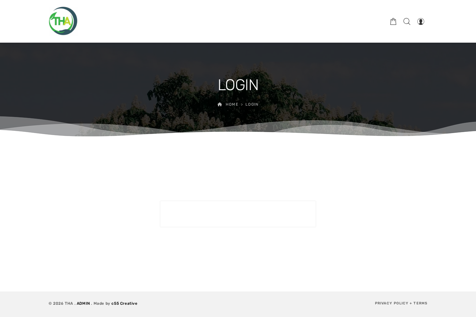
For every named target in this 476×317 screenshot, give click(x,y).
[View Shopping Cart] (393, 21)
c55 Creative (124, 303)
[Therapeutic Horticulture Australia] (63, 21)
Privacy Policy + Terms (401, 303)
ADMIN (83, 303)
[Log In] (420, 21)
